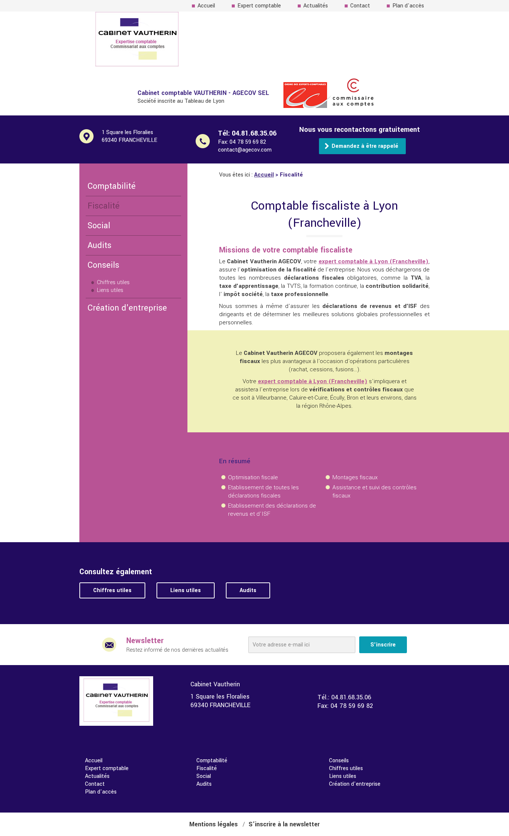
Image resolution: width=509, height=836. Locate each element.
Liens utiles (110, 290)
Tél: (247, 133)
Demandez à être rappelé (365, 146)
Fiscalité (104, 206)
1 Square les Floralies (129, 136)
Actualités (315, 6)
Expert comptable (259, 6)
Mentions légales (213, 824)
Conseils (103, 265)
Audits (99, 245)
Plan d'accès (408, 6)
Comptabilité (112, 186)
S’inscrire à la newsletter (284, 824)
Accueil (206, 6)
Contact (360, 6)
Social (99, 226)
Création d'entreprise (127, 308)
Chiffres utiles (113, 282)
